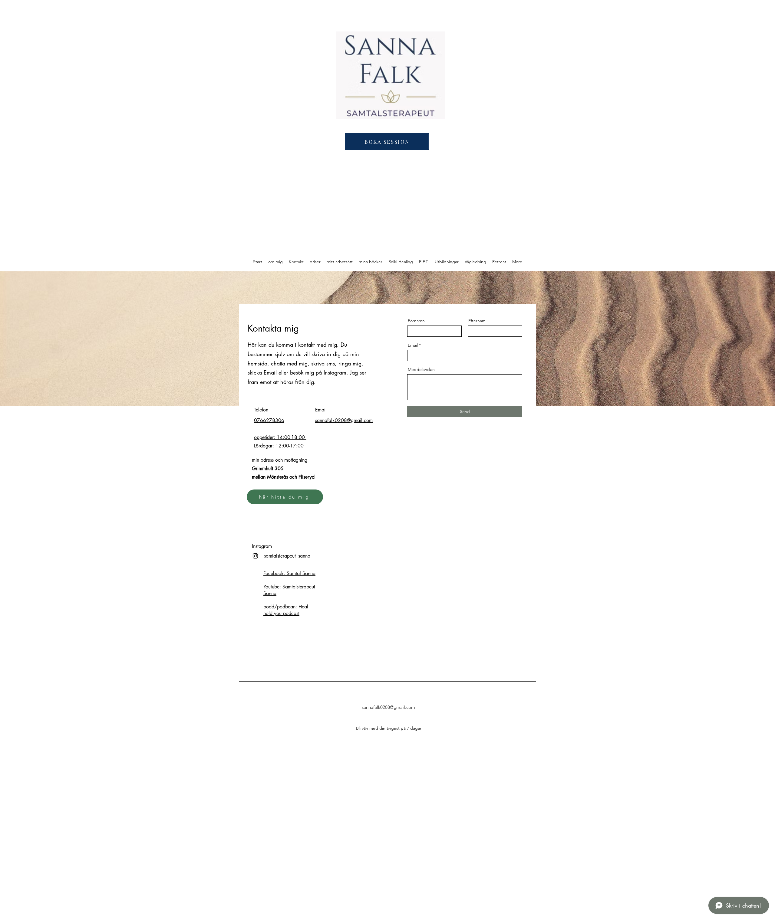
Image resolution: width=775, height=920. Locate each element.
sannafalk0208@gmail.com (388, 707)
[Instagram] (255, 555)
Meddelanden (421, 369)
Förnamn (416, 321)
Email (413, 345)
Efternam (477, 321)
